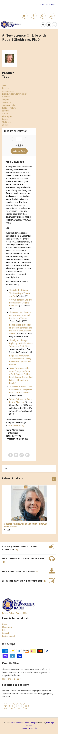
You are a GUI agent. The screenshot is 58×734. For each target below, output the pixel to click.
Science (5, 125)
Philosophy (7, 116)
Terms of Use (21, 613)
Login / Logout (8, 636)
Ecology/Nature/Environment (14, 94)
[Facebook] (33, 16)
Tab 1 (6, 468)
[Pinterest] (42, 16)
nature (5, 113)
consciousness (8, 91)
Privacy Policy (8, 613)
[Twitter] (24, 16)
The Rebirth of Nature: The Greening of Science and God (19, 293)
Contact (5, 633)
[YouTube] (51, 16)
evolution (6, 97)
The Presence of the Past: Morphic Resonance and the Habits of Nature (20, 315)
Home (4, 624)
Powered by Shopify (29, 728)
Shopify (34, 723)
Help (4, 630)
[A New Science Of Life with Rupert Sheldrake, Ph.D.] (9, 58)
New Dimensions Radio (20, 723)
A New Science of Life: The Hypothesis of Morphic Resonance (20, 303)
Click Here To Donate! (11, 679)
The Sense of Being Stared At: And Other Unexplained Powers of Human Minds (20, 390)
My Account (7, 627)
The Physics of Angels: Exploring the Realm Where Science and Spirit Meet (21, 343)
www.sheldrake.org (16, 425)
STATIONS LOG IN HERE (45, 5)
